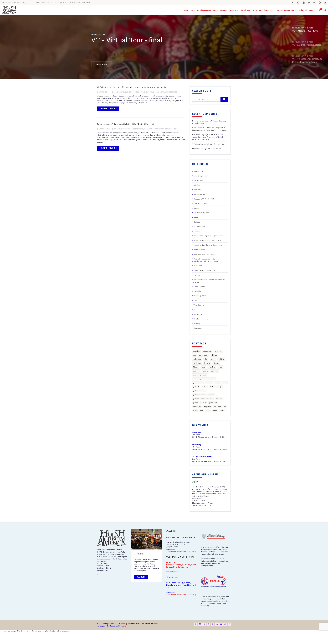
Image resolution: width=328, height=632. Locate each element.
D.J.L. (115, 623)
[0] (318, 10)
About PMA (188, 10)
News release (199, 250)
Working (196, 323)
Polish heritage (216, 387)
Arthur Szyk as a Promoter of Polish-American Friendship (208, 138)
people (209, 383)
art (194, 355)
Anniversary (198, 171)
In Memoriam (199, 227)
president (213, 403)
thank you (197, 407)
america (196, 351)
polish (204, 387)
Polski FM (197, 266)
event (213, 359)
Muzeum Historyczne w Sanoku (207, 240)
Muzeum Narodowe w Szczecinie (207, 245)
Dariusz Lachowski (201, 144)
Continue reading (108, 109)
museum (196, 371)
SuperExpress (199, 287)
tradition (217, 407)
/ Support (268, 10)
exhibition (197, 363)
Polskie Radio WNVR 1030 (204, 270)
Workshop (197, 328)
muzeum (214, 371)
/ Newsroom (289, 10)
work (215, 411)
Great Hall (139, 554)
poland (196, 387)
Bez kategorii (199, 194)
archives (218, 351)
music (205, 371)
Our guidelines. (172, 571)
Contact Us (219, 144)
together (207, 407)
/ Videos (279, 10)
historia (207, 363)
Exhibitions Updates (202, 213)
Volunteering (198, 305)
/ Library (234, 10)
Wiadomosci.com (200, 319)
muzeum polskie (199, 375)
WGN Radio (198, 314)
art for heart (198, 180)
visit (194, 411)
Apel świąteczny (200, 176)
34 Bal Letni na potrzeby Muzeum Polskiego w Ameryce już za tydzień (132, 87)
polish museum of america (203, 395)
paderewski (197, 383)
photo (217, 383)
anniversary (207, 351)
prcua (204, 403)
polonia (219, 399)
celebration (203, 355)
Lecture (196, 231)
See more (141, 577)
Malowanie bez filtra (202, 128)
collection (197, 359)
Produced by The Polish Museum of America (208, 281)
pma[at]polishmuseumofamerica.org (181, 551)
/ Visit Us (257, 10)
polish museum (199, 391)
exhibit (221, 359)
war (201, 411)
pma (224, 383)
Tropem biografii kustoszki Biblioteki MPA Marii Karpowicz (126, 124)
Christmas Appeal (200, 203)
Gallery (196, 217)
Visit (195, 300)
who (207, 411)
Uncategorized (171, 92)
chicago (214, 355)
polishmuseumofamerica (202, 399)
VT (194, 310)
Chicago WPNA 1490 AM (203, 199)
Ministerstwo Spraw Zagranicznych (208, 236)
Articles (196, 185)
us (225, 407)
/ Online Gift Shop (305, 10)
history (216, 363)
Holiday (196, 222)
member (211, 367)
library (195, 367)
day (206, 359)
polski (195, 403)
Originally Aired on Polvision (205, 254)
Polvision (197, 275)
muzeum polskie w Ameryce (204, 379)
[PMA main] (9, 10)
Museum (223, 10)
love (203, 367)
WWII (222, 411)
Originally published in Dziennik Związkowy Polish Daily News (139, 92)
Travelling (197, 291)
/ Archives (245, 10)
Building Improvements (206, 10)
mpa (220, 367)
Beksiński (197, 190)
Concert (196, 208)
